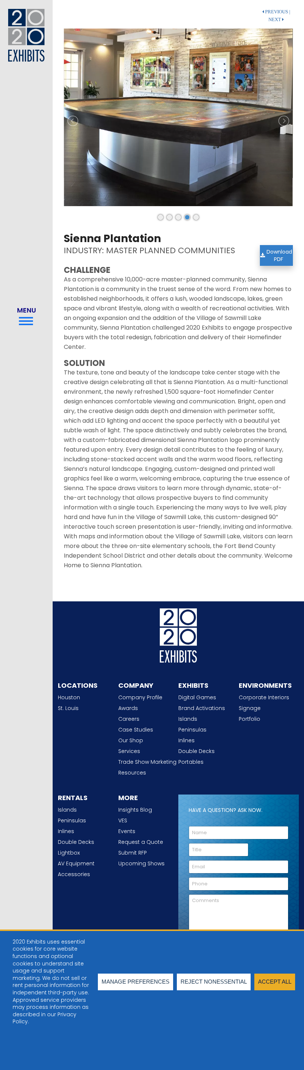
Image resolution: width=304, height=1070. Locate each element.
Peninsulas (192, 729)
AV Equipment (76, 863)
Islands (187, 719)
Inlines (186, 740)
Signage (250, 708)
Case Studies (135, 729)
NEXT (275, 19)
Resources (132, 772)
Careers (128, 719)
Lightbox (69, 852)
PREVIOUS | (277, 11)
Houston (69, 697)
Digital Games (197, 697)
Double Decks (196, 751)
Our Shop (130, 740)
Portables (191, 762)
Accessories (74, 874)
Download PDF (278, 255)
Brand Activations (201, 708)
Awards (128, 708)
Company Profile (140, 697)
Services (129, 751)
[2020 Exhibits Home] (178, 634)
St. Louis (68, 708)
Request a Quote (140, 842)
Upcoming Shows (141, 863)
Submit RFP (132, 852)
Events (126, 831)
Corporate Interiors (264, 697)
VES (122, 820)
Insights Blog (135, 809)
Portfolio (249, 719)
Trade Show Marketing (147, 762)
